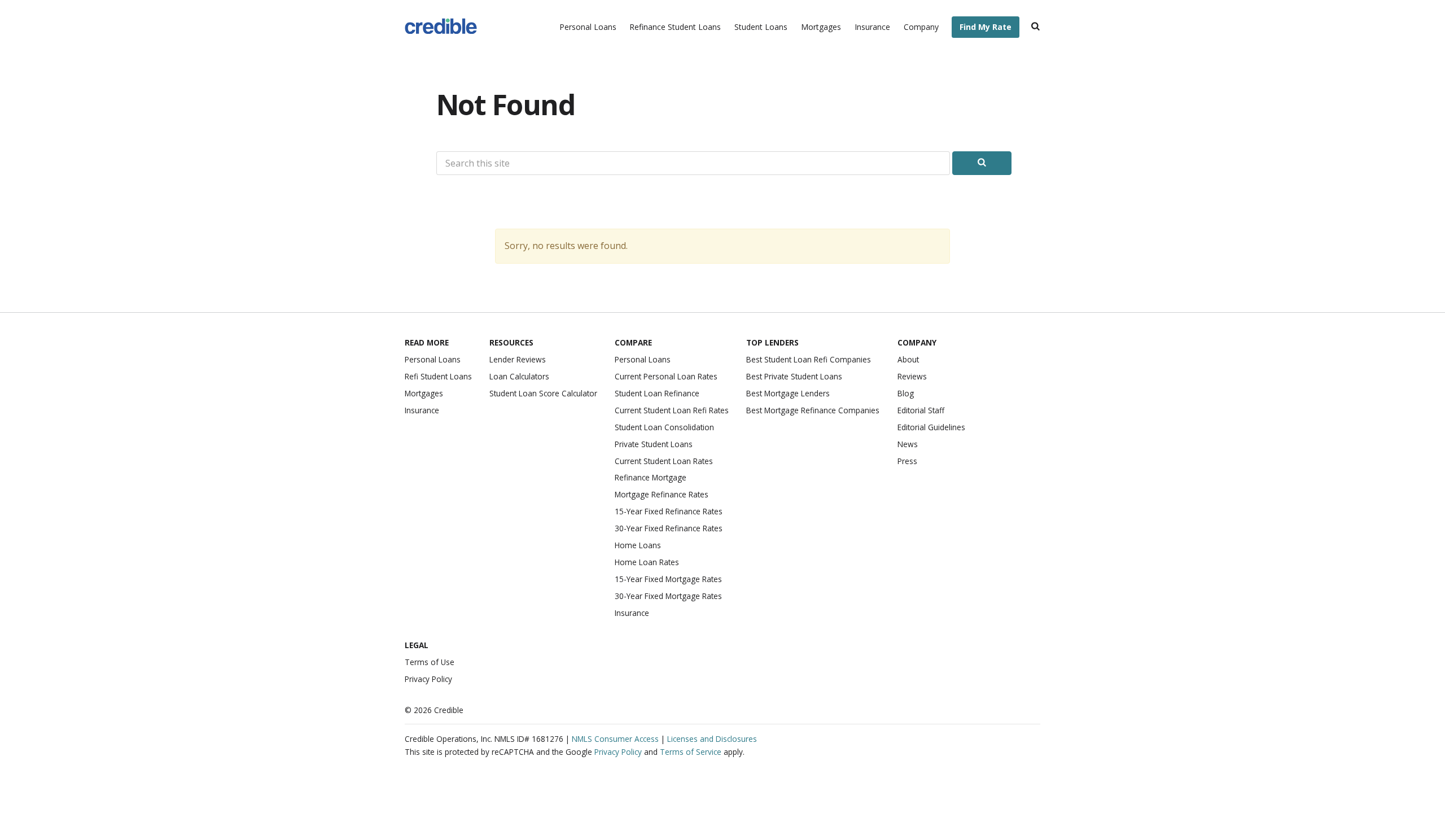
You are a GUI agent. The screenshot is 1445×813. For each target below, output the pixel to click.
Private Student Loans (654, 444)
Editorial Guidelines (931, 427)
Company (921, 26)
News (907, 444)
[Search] (1035, 27)
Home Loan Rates (647, 562)
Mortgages (821, 26)
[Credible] (441, 27)
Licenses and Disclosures (712, 738)
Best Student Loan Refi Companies (808, 359)
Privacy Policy (428, 679)
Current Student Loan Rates (664, 461)
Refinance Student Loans (675, 26)
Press (907, 461)
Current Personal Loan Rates (666, 376)
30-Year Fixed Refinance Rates (668, 528)
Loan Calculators (519, 376)
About (908, 359)
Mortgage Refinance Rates (661, 494)
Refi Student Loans (438, 376)
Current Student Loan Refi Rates (672, 410)
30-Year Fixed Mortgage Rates (668, 596)
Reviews (912, 376)
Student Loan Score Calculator (543, 393)
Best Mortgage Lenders (788, 393)
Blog (905, 393)
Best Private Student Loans (794, 376)
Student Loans (760, 26)
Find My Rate (986, 26)
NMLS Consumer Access (615, 738)
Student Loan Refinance (657, 393)
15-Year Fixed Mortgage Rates (668, 579)
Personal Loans (587, 26)
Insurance (872, 26)
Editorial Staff (920, 410)
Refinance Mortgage (650, 477)
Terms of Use (429, 662)
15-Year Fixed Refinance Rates (668, 511)
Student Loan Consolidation (664, 427)
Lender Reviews (517, 359)
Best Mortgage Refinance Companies (812, 410)
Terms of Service (690, 751)
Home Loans (638, 545)
